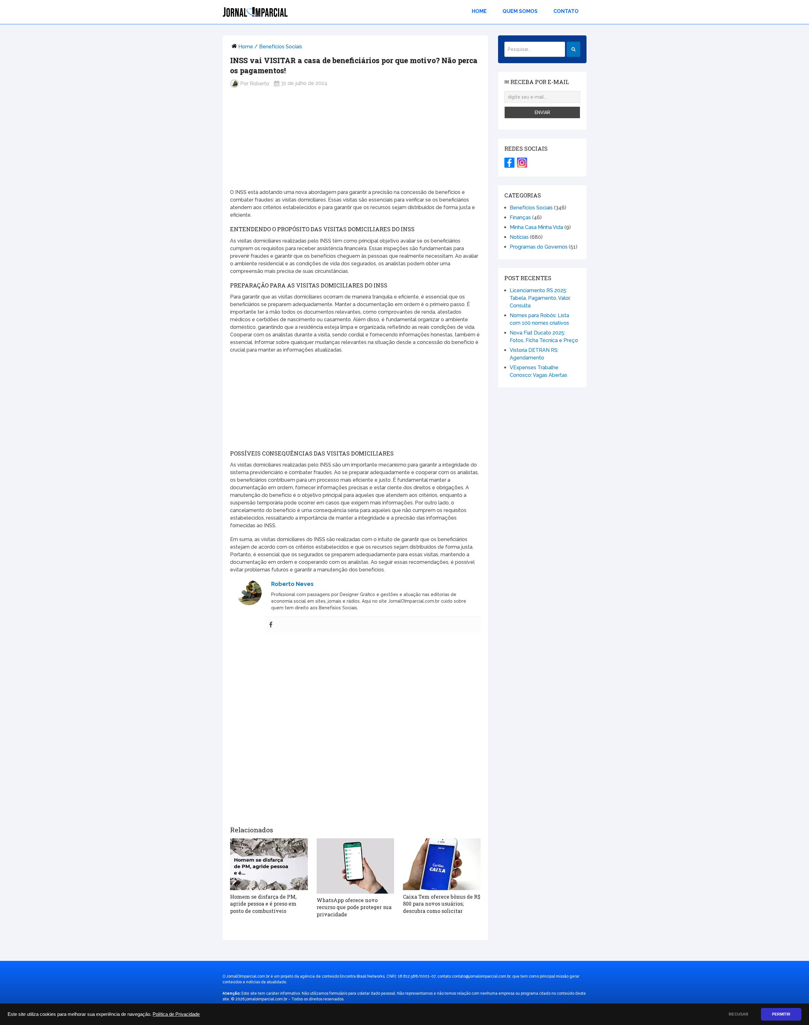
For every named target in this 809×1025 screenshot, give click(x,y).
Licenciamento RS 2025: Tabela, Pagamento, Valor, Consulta (540, 298)
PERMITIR (781, 1014)
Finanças (520, 217)
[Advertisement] (355, 143)
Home (479, 11)
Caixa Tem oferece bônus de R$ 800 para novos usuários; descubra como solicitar (441, 903)
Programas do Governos (539, 247)
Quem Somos (520, 11)
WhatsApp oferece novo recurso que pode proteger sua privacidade (354, 907)
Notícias (519, 237)
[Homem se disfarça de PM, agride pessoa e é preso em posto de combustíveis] (269, 864)
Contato (566, 11)
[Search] (573, 49)
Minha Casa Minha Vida (536, 227)
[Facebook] (271, 625)
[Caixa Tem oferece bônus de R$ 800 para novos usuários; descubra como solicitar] (442, 864)
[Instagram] (522, 163)
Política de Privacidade (176, 1014)
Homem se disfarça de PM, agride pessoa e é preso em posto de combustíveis (263, 903)
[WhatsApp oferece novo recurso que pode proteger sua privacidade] (355, 866)
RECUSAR (738, 1014)
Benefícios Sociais (280, 47)
